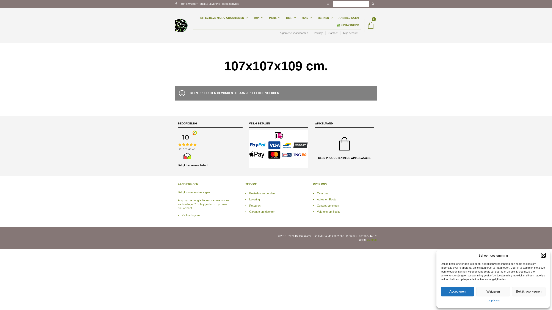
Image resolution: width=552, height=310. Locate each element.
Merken (323, 17)
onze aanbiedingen (198, 192)
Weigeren (493, 291)
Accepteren (457, 291)
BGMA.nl (372, 239)
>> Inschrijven (191, 215)
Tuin (257, 17)
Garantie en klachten (262, 211)
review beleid (199, 165)
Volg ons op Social (328, 211)
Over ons (322, 193)
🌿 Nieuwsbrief (348, 25)
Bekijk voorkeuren (528, 291)
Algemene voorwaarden (294, 33)
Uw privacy (493, 300)
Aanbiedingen (349, 17)
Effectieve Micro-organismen (222, 17)
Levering (254, 199)
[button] (543, 255)
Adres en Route (326, 199)
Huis (305, 17)
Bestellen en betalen (262, 193)
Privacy (318, 33)
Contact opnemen (328, 205)
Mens (273, 17)
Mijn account (350, 33)
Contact (332, 33)
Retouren (254, 205)
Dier (289, 17)
